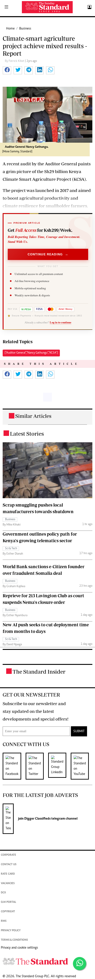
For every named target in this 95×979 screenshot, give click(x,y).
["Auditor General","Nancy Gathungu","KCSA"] (31, 352)
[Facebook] (14, 766)
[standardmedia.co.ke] (47, 7)
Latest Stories (27, 433)
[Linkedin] (59, 766)
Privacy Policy (11, 930)
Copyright (8, 911)
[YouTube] (82, 766)
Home (10, 28)
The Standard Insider (39, 671)
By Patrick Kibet (15, 61)
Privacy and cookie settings (19, 948)
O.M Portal (8, 902)
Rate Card (8, 874)
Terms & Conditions (14, 940)
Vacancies (8, 883)
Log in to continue (60, 322)
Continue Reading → (48, 254)
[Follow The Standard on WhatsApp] (79, 963)
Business (25, 28)
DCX (3, 892)
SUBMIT (79, 731)
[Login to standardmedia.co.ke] (88, 7)
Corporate (8, 855)
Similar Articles (33, 416)
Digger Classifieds (37, 818)
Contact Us (8, 864)
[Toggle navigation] (6, 7)
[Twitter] (37, 766)
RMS (3, 921)
